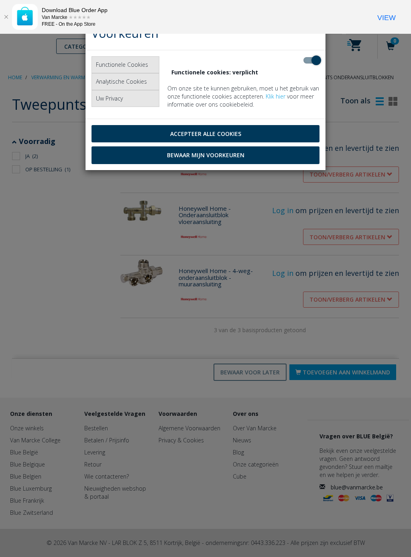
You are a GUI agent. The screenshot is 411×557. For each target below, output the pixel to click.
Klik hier (275, 96)
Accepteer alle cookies (205, 134)
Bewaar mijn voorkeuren (205, 155)
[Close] (6, 16)
